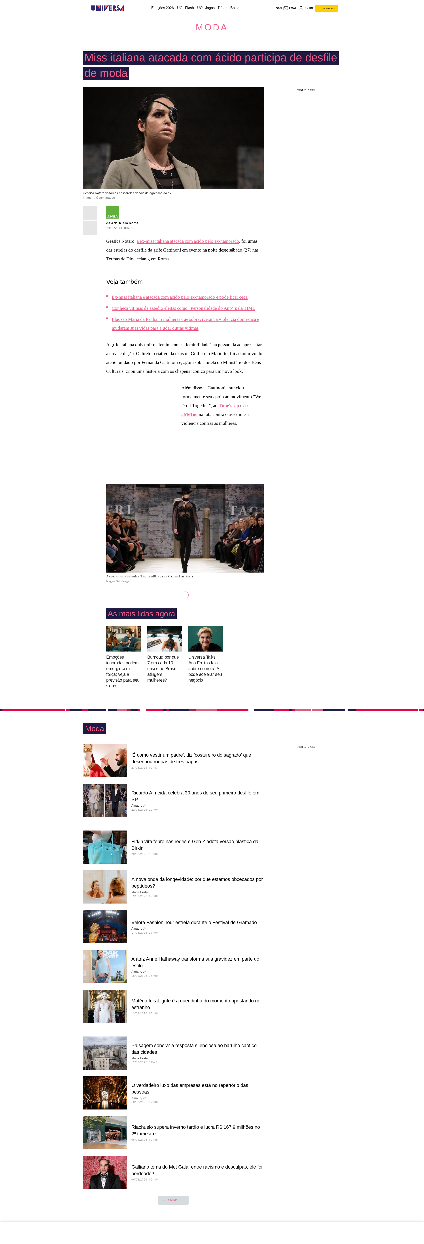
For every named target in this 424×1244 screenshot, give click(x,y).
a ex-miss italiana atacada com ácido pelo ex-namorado (188, 241)
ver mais (170, 1200)
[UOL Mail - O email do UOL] (290, 8)
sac (279, 8)
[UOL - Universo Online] (128, 8)
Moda (212, 27)
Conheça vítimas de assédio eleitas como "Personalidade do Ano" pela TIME (183, 308)
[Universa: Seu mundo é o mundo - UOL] (107, 8)
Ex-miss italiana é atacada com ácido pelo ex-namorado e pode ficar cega (180, 297)
